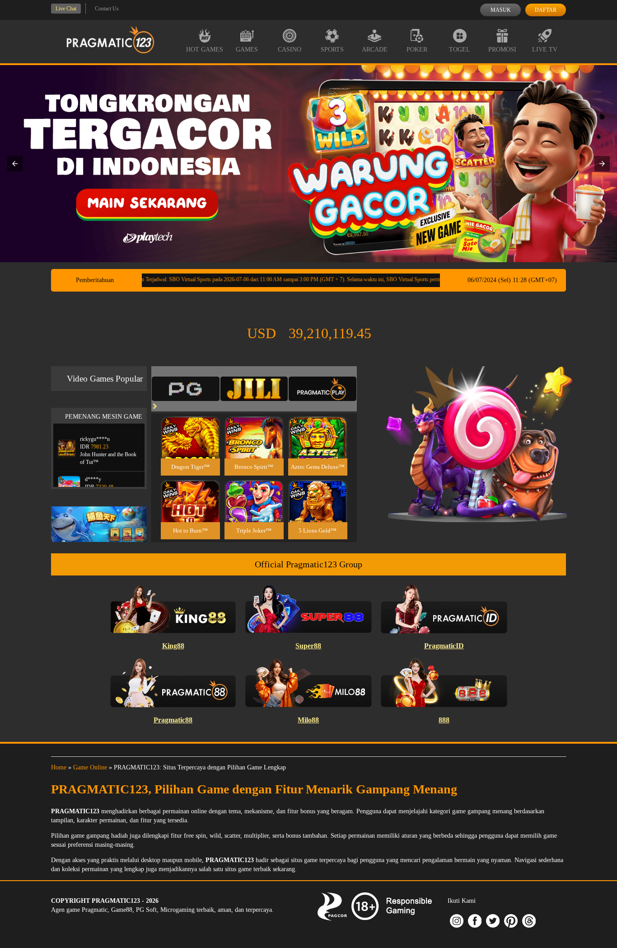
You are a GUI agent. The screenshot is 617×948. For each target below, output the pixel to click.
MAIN (190, 446)
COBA (190, 426)
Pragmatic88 (173, 720)
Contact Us (107, 8)
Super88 (308, 645)
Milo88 (308, 720)
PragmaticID (444, 645)
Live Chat (66, 8)
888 (444, 720)
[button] (15, 163)
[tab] (186, 389)
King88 (173, 645)
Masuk (501, 10)
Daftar (545, 10)
